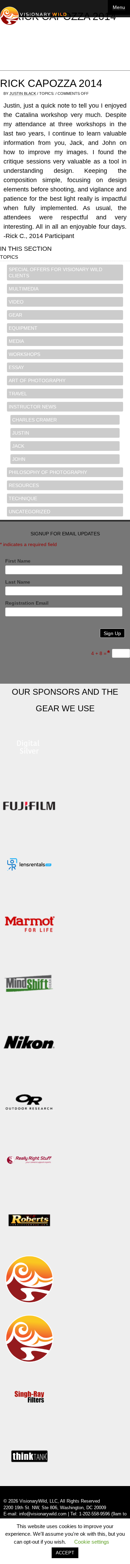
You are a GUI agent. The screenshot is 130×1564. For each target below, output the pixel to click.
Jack (18, 446)
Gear (15, 315)
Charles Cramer (34, 420)
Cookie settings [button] (91, 1542)
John (18, 459)
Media (16, 341)
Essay (16, 367)
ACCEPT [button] (65, 1552)
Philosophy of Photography (48, 472)
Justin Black (22, 93)
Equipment (23, 328)
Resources (24, 485)
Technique (23, 498)
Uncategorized (29, 511)
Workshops (24, 354)
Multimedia (23, 288)
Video (16, 302)
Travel (18, 393)
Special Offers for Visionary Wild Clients (55, 272)
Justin (20, 433)
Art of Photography (37, 380)
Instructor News (32, 406)
